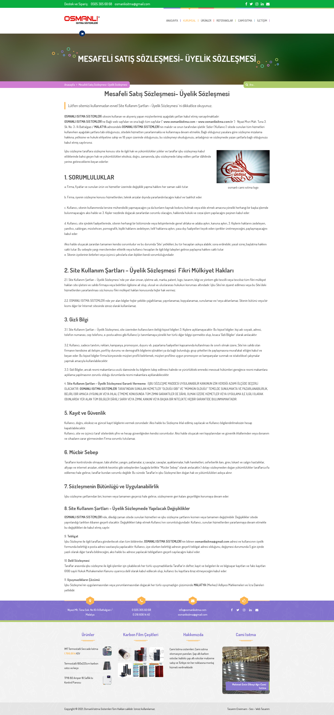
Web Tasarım (263, 709)
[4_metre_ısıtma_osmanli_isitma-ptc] (156, 670)
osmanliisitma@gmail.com (132, 4)
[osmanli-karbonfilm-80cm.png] (125, 654)
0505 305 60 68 (101, 4)
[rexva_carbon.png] (156, 654)
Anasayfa (69, 84)
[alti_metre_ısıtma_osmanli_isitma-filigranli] (140, 670)
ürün (101, 187)
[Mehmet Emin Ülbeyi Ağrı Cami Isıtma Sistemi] (246, 670)
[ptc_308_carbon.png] (140, 654)
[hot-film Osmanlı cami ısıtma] (125, 670)
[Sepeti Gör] (82, 34)
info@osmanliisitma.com (192, 610)
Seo (251, 709)
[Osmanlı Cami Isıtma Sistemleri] (82, 20)
